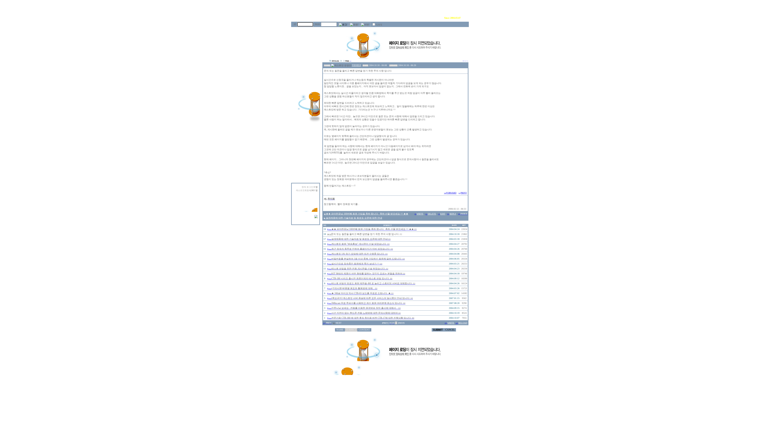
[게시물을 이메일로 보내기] (444, 193)
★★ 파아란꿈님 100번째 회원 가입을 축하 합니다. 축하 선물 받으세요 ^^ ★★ (366, 213)
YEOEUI (356, 65)
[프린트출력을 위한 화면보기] (459, 193)
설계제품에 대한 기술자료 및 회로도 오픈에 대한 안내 (353, 218)
